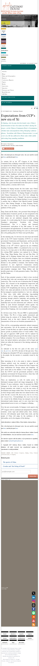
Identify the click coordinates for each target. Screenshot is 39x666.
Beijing (26, 453)
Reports (4, 78)
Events (4, 59)
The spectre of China (9, 462)
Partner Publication (8, 97)
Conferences (3, 55)
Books (4, 84)
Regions (3, 41)
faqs (13, 642)
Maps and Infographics (8, 76)
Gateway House (6, 65)
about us (13, 634)
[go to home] (12, 14)
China (31, 453)
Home (4, 634)
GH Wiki (4, 94)
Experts (4, 37)
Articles (4, 71)
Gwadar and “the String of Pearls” (14, 466)
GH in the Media (7, 102)
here (5, 157)
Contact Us (20, 15)
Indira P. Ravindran (8, 144)
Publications (3, 50)
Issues (3, 46)
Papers (4, 82)
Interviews (5, 86)
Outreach (4, 642)
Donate (4, 19)
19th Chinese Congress (17, 453)
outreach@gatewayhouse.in (16, 441)
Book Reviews (6, 92)
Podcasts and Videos (8, 90)
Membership (5, 15)
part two (8, 351)
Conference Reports (8, 80)
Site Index (21, 642)
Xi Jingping (13, 454)
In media (13, 15)
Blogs (3, 74)
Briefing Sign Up (30, 15)
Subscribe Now (9, 148)
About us (3, 31)
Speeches (4, 88)
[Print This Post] (37, 108)
